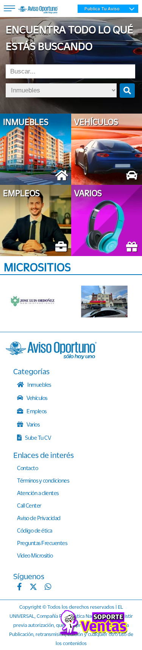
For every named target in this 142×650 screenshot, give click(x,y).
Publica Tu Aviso (102, 8)
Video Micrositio (35, 555)
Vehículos (36, 398)
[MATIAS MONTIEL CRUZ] (105, 301)
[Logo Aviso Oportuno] (38, 11)
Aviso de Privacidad (39, 518)
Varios (33, 424)
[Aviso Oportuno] (51, 357)
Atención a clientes (38, 493)
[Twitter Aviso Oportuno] (33, 587)
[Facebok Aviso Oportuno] (19, 587)
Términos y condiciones (43, 480)
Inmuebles (39, 384)
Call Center (29, 505)
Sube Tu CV (37, 437)
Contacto (27, 468)
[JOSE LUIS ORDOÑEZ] (34, 301)
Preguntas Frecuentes (42, 543)
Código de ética (34, 530)
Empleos (36, 411)
